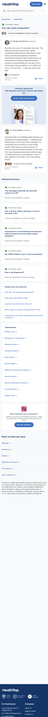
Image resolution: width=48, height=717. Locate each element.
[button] (10, 4)
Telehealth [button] (17, 19)
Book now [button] (36, 4)
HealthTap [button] (6, 19)
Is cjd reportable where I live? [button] (16, 298)
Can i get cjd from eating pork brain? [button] (19, 292)
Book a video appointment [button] (24, 98)
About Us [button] (28, 708)
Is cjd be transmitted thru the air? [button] (18, 304)
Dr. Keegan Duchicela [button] (18, 41)
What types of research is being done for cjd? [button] (23, 310)
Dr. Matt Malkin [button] (16, 130)
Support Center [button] (30, 711)
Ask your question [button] (24, 425)
